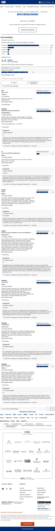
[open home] (2, 425)
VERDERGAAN (27, 524)
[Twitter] (6, 488)
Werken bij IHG (40, 488)
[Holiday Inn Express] (3, 2)
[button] (53, 2)
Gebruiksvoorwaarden (25, 494)
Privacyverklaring (22, 518)
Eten (24, 6)
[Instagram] (10, 488)
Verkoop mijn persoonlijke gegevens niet (43, 497)
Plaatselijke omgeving (33, 6)
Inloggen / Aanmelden (45, 2)
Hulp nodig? (22, 492)
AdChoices (39, 494)
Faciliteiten (18, 6)
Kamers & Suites (9, 6)
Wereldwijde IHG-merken (25, 490)
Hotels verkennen (41, 492)
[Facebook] (3, 488)
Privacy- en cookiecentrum (26, 496)
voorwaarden (14, 517)
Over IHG (22, 488)
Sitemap (22, 498)
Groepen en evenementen (47, 6)
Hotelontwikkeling (41, 490)
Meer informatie (43, 508)
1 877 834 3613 (17, 503)
